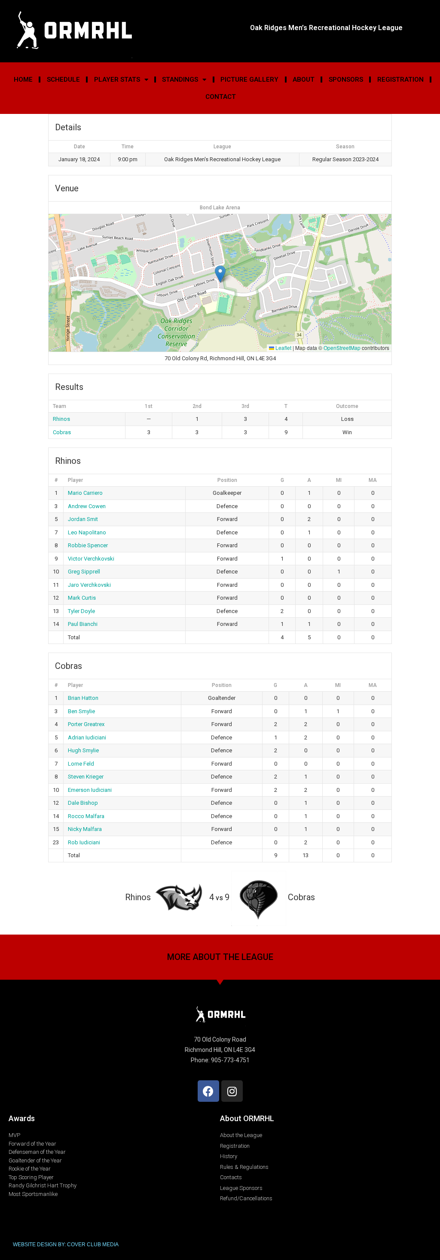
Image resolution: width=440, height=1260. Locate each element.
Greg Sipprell (84, 571)
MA (373, 480)
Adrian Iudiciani (87, 737)
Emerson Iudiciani (90, 790)
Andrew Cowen (87, 506)
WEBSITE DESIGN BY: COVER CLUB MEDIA (66, 1245)
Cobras (62, 432)
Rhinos (61, 419)
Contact (220, 97)
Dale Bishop (83, 803)
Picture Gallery (249, 79)
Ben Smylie (81, 711)
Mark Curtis (82, 598)
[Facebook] (208, 1091)
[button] (220, 274)
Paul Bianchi (83, 624)
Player (75, 480)
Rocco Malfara (86, 816)
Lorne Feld (81, 763)
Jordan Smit (83, 519)
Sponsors (346, 79)
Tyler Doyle (81, 611)
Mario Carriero (85, 493)
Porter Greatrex (86, 724)
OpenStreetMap (342, 347)
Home (23, 79)
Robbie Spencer (88, 545)
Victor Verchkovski (91, 558)
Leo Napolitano (87, 532)
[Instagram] (232, 1091)
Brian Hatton (83, 698)
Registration (400, 79)
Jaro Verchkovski (89, 585)
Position (227, 480)
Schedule (63, 79)
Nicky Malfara (85, 829)
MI (339, 480)
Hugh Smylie (83, 750)
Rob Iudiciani (84, 842)
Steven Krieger (86, 776)
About (304, 79)
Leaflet (282, 347)
